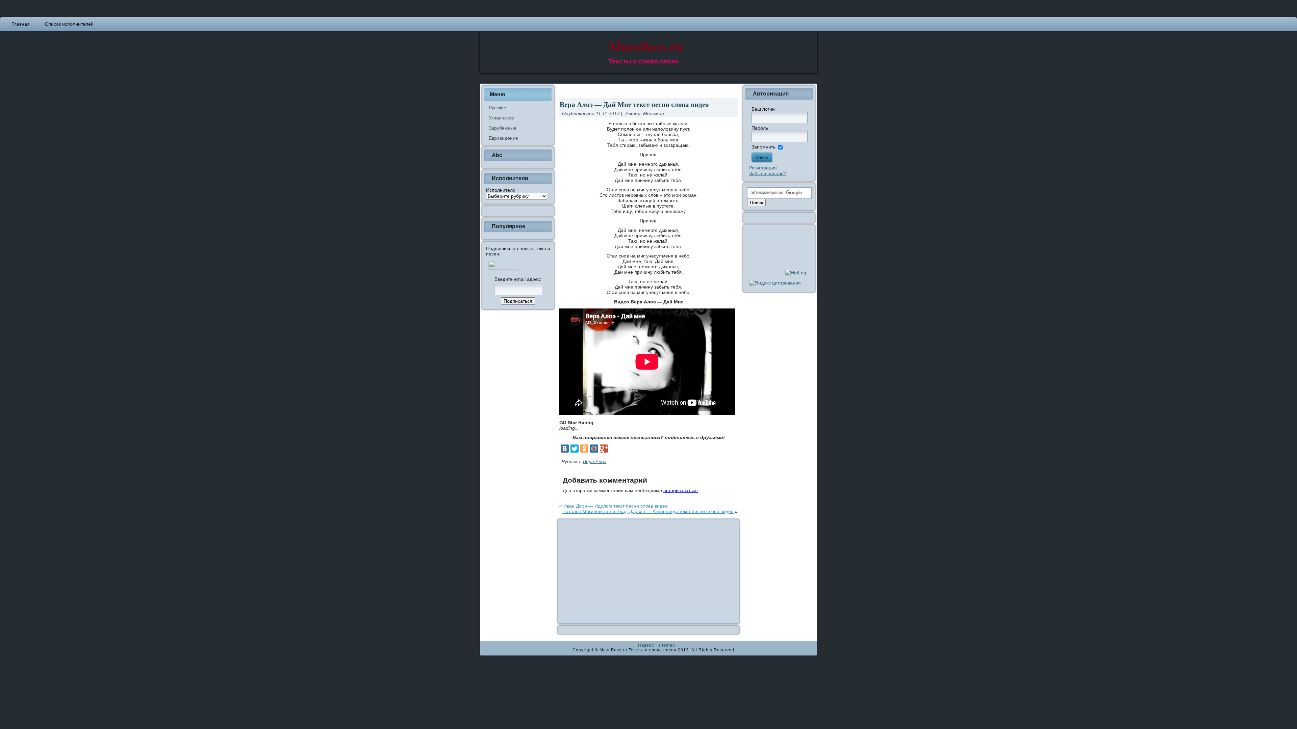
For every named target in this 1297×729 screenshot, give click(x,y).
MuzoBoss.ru (646, 46)
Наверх (646, 645)
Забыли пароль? (767, 173)
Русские (497, 107)
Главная (20, 24)
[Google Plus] (604, 448)
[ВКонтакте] (565, 448)
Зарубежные (502, 128)
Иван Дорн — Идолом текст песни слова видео (615, 506)
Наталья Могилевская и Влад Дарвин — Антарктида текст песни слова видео (648, 511)
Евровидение (503, 138)
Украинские (501, 117)
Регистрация (763, 167)
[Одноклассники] (584, 448)
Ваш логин (763, 109)
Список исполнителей (69, 24)
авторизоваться (680, 490)
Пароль (760, 128)
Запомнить (763, 147)
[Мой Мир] (594, 448)
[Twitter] (574, 448)
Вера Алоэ (594, 461)
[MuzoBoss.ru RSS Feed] (487, 648)
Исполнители (500, 190)
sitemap (666, 645)
